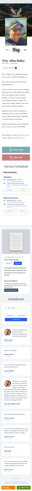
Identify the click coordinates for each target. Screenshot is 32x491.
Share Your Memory (11, 290)
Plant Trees (22, 190)
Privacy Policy (11, 483)
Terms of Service (21, 483)
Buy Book (17, 263)
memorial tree (22, 135)
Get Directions (9, 190)
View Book (8, 263)
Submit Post (16, 319)
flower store (21, 138)
